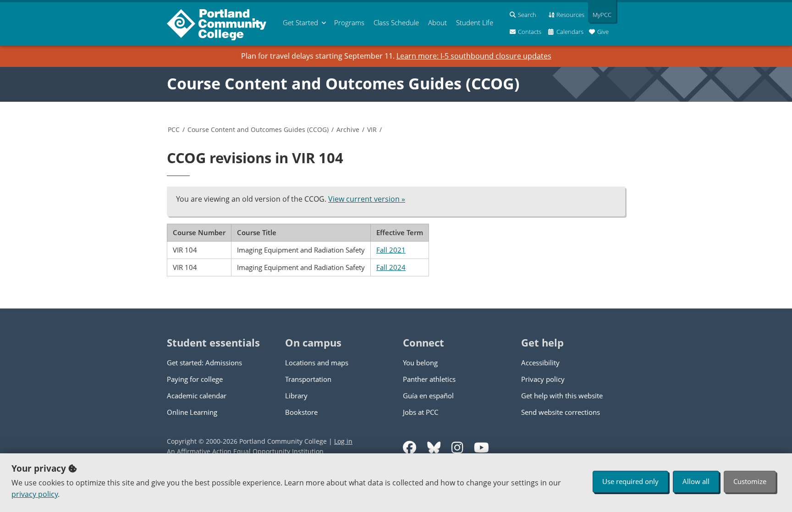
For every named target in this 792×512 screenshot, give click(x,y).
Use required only (630, 481)
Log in (343, 441)
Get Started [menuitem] (300, 22)
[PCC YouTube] (481, 447)
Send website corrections (560, 412)
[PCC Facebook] (409, 447)
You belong (420, 362)
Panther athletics (429, 379)
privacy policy (34, 494)
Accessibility (540, 362)
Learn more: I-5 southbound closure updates (473, 56)
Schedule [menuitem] (396, 22)
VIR (372, 129)
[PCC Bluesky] (433, 447)
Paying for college (195, 379)
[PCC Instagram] (457, 447)
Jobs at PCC (420, 412)
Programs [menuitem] (349, 22)
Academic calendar (196, 395)
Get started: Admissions (204, 362)
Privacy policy (543, 379)
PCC (174, 129)
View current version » (366, 199)
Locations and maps (316, 362)
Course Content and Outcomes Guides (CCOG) (343, 83)
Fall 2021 (391, 249)
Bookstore (301, 412)
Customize (749, 481)
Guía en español (428, 395)
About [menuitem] (437, 22)
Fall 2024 (391, 267)
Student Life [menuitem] (474, 22)
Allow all (696, 481)
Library (296, 395)
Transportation (308, 379)
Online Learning (192, 412)
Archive (347, 129)
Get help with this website (562, 395)
